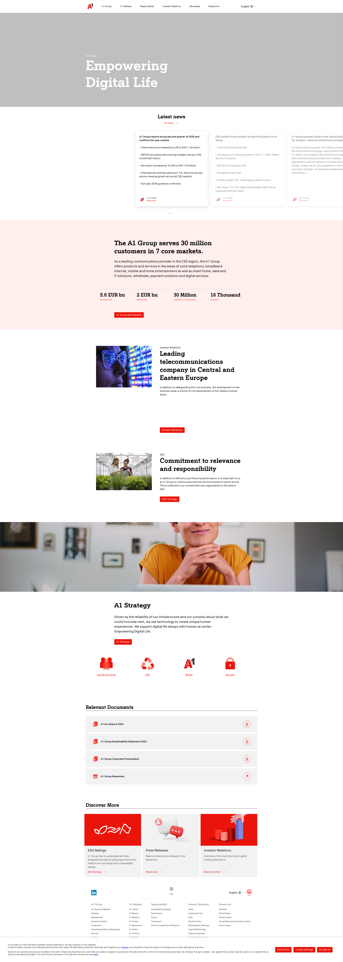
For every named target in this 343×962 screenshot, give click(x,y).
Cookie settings (304, 949)
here (95, 954)
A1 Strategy (123, 641)
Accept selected (194, 523)
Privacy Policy (126, 447)
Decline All (283, 949)
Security (230, 674)
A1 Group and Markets (129, 314)
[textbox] (248, 6)
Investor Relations (172, 430)
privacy (125, 947)
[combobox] (248, 6)
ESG (147, 674)
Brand (189, 674)
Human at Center (106, 674)
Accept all (324, 949)
